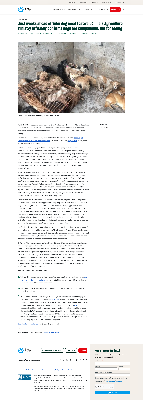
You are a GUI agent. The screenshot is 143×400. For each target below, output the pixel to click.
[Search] (123, 9)
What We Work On (74, 9)
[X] (101, 127)
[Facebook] (70, 359)
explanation (72, 141)
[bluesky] (73, 359)
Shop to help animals (68, 370)
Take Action (88, 9)
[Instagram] (63, 359)
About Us (72, 2)
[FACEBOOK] (104, 127)
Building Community (32, 370)
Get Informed (101, 9)
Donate (113, 9)
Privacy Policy (54, 370)
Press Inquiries (106, 2)
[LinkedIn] (76, 359)
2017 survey (54, 299)
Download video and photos (28, 324)
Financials (45, 370)
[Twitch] (60, 359)
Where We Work (58, 9)
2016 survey (78, 305)
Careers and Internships (52, 350)
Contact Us (71, 350)
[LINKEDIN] (107, 127)
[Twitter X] (67, 359)
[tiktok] (80, 359)
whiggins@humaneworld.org (54, 332)
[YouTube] (83, 359)
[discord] (86, 359)
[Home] (24, 350)
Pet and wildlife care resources (88, 2)
